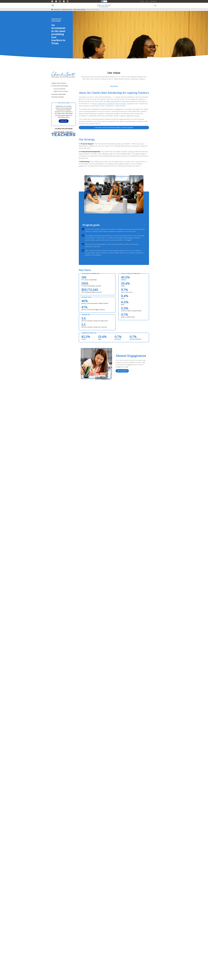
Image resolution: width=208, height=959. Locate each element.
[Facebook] (52, 1)
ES (106, 1)
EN (102, 1)
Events (142, 1)
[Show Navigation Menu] (52, 5)
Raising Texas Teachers (79, 9)
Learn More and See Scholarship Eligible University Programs (114, 127)
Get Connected (122, 371)
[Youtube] (67, 1)
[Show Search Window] (155, 5)
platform (82, 166)
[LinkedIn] (64, 1)
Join (147, 1)
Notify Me (63, 121)
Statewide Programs (66, 9)
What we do (57, 9)
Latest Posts (153, 1)
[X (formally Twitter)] (56, 1)
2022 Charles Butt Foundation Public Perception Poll (111, 103)
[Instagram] (60, 1)
